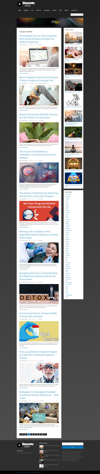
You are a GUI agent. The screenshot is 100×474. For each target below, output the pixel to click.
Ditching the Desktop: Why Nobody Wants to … (51, 456)
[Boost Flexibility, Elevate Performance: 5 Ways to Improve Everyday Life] (39, 95)
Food (67, 235)
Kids (67, 257)
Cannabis (68, 212)
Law (67, 259)
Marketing (68, 266)
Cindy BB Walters (24, 44)
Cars (67, 214)
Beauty (67, 205)
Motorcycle (68, 268)
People (54, 10)
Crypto (67, 226)
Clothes (67, 223)
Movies (67, 270)
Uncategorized (69, 295)
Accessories (68, 194)
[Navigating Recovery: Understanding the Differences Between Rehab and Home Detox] (39, 294)
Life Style (38, 10)
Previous (22, 434)
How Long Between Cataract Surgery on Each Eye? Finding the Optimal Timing (38, 354)
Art (66, 201)
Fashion (67, 232)
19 (40, 434)
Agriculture (68, 196)
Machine (67, 264)
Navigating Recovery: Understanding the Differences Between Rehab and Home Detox (38, 276)
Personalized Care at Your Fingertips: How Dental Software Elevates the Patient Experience (38, 38)
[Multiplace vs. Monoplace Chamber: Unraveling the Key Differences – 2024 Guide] (39, 413)
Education (68, 228)
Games (67, 241)
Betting (67, 207)
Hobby (45, 83)
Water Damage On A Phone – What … (52, 459)
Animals (67, 199)
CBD (67, 217)
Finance (67, 234)
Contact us (74, 10)
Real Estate (68, 277)
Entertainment (69, 230)
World (67, 297)
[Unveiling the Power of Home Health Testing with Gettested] (39, 331)
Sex (66, 280)
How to (67, 252)
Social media (68, 284)
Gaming (67, 244)
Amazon (67, 198)
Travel (66, 10)
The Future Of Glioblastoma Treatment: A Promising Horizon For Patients (38, 154)
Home (19, 10)
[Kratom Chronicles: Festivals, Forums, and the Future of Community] (39, 132)
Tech (60, 10)
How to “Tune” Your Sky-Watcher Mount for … (51, 465)
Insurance (68, 255)
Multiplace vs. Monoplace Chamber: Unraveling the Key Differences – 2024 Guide (39, 394)
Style (67, 288)
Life (32, 10)
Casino (67, 216)
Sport (67, 286)
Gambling (68, 239)
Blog (67, 208)
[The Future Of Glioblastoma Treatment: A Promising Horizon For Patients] (39, 172)
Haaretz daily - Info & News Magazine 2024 (25, 472)
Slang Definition (69, 282)
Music (67, 271)
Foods (67, 237)
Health (40, 44)
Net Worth (47, 10)
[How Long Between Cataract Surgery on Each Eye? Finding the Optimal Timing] (39, 373)
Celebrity (68, 219)
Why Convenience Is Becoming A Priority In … (51, 451)
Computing (68, 225)
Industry (67, 253)
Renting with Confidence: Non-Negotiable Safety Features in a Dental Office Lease (38, 234)
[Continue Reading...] (23, 73)
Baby (67, 203)
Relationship (68, 279)
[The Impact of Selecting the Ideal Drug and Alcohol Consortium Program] (39, 211)
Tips (67, 291)
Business (26, 10)
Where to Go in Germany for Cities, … (52, 445)
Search (82, 14)
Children (67, 221)
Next (44, 434)
